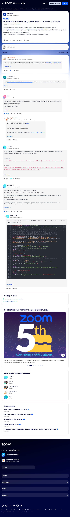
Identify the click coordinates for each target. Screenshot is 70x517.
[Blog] (3, 505)
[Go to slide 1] (28, 365)
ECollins (11, 376)
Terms (3, 510)
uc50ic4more (11, 77)
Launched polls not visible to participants (17, 414)
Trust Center (14, 510)
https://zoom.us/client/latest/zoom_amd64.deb (20, 82)
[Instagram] (17, 505)
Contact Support (55, 3)
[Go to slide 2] (30, 365)
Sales (4, 489)
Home (3, 9)
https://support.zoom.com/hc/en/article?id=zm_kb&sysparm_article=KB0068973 (25, 29)
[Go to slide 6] (40, 365)
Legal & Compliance (38, 510)
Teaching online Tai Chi (11, 424)
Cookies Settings (49, 510)
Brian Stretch (10, 185)
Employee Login (59, 510)
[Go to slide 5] (38, 365)
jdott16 (11, 381)
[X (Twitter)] (10, 505)
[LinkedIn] (6, 505)
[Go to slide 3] (33, 365)
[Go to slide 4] (36, 365)
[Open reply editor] (35, 47)
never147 (9, 146)
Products (8, 9)
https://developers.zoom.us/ (53, 63)
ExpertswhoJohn (13, 386)
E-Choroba (10, 13)
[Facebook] (21, 505)
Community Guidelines (11, 301)
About (4, 476)
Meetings (15, 9)
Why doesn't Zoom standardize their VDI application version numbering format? (30, 429)
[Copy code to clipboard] (64, 226)
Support (5, 495)
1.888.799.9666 (14, 450)
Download (5, 482)
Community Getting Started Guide (14, 299)
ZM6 (8, 96)
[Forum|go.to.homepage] (15, 3)
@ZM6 (27, 123)
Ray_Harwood (11, 57)
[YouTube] (14, 505)
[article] (35, 64)
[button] (3, 3)
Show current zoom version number (15, 409)
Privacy (8, 510)
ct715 (10, 396)
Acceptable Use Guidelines (25, 510)
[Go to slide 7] (42, 365)
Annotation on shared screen (13, 419)
